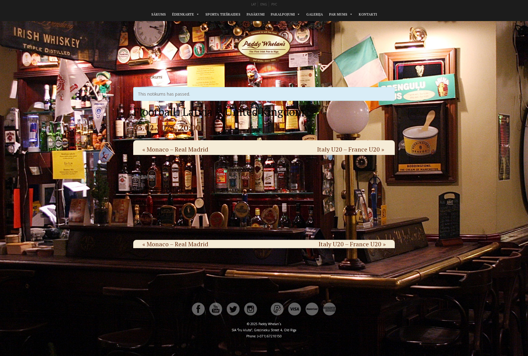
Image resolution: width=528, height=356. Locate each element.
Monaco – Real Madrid (175, 149)
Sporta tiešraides (222, 14)
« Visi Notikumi (147, 77)
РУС (274, 4)
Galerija (314, 14)
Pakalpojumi (283, 14)
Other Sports (145, 218)
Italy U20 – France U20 (350, 149)
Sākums (158, 14)
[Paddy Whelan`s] (264, 70)
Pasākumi (256, 14)
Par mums (338, 14)
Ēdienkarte (183, 14)
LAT (253, 4)
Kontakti (368, 14)
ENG (263, 4)
